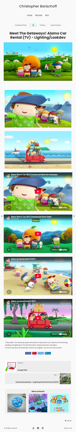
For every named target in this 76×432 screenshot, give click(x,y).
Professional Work (21, 25)
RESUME (38, 15)
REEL (47, 15)
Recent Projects (56, 25)
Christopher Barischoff (38, 6)
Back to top (68, 428)
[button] (68, 421)
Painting (42, 25)
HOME (29, 15)
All (33, 25)
